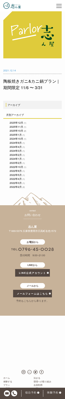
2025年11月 (18, 127)
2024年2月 (17, 155)
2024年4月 (17, 147)
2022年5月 (17, 175)
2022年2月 (17, 187)
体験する (7, 381)
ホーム (6, 377)
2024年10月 (18, 138)
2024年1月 (17, 159)
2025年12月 (18, 122)
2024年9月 (17, 143)
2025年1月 (17, 135)
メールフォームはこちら (32, 293)
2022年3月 (17, 183)
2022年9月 (17, 171)
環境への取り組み (42, 381)
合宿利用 (38, 384)
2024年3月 (17, 151)
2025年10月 (18, 130)
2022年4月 (17, 179)
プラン (6, 384)
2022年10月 (18, 167)
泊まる (37, 377)
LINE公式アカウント (32, 273)
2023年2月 (17, 163)
